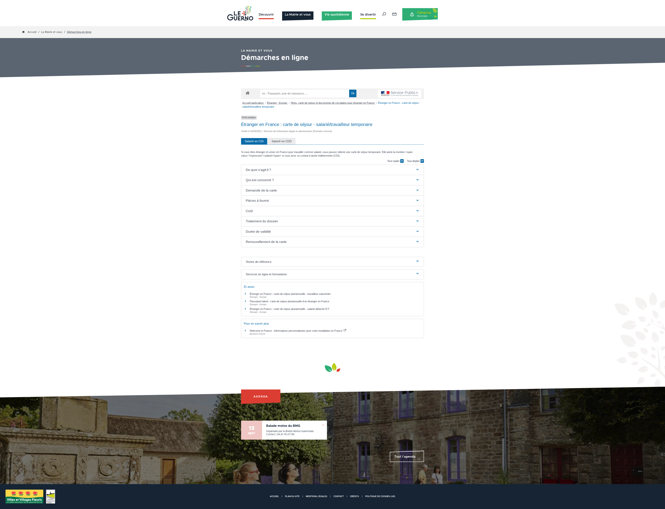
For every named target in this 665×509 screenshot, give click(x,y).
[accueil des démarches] (247, 93)
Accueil (32, 32)
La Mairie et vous (298, 14)
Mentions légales (316, 496)
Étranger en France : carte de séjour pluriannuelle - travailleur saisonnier (290, 293)
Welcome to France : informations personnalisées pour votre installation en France (296, 330)
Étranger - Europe (277, 102)
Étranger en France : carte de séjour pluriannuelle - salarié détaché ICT (289, 308)
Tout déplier (413, 161)
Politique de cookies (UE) (380, 496)
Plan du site (292, 496)
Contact (339, 496)
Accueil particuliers (253, 102)
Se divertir (368, 14)
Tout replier (393, 161)
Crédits (354, 496)
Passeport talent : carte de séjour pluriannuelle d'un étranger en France (289, 301)
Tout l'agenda (404, 456)
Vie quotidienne (337, 14)
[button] (332, 170)
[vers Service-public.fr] (399, 94)
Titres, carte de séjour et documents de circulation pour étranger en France (333, 102)
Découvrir (266, 14)
